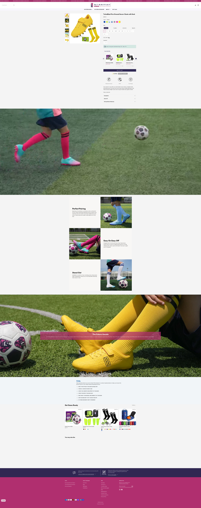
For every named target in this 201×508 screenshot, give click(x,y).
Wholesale (85, 486)
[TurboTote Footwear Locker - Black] (122, 429)
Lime (107, 22)
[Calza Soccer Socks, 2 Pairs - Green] (115, 429)
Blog (84, 484)
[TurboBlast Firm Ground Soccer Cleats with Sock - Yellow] (74, 461)
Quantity (105, 40)
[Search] (14, 5)
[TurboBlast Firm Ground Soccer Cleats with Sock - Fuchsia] (72, 461)
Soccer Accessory (68, 486)
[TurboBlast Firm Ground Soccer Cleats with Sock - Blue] (65, 461)
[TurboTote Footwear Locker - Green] (124, 429)
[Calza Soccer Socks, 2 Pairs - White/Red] (113, 429)
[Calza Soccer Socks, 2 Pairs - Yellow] (108, 429)
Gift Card (114, 9)
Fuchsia (117, 22)
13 (122, 31)
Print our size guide (112, 474)
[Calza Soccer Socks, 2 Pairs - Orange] (114, 429)
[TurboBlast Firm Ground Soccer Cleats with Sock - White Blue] (68, 461)
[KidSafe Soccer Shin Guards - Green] (87, 429)
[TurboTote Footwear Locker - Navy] (126, 429)
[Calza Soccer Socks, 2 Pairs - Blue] (101, 430)
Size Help (103, 482)
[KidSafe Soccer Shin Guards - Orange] (85, 429)
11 (112, 31)
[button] (136, 58)
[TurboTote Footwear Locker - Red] (129, 429)
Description (106, 95)
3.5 (132, 31)
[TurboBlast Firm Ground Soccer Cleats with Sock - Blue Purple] (69, 461)
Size (104, 25)
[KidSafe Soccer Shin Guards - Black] (83, 429)
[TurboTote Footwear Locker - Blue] (119, 429)
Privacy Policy (103, 496)
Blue (104, 22)
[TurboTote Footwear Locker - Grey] (125, 429)
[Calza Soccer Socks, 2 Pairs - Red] (110, 429)
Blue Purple (112, 22)
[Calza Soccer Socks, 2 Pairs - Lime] (104, 429)
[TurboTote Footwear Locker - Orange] (128, 429)
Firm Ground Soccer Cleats (70, 482)
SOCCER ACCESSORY (99, 9)
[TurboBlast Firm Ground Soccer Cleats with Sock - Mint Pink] (71, 461)
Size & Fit (106, 98)
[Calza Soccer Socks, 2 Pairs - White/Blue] (111, 429)
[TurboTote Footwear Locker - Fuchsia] (121, 429)
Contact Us (103, 484)
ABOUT (108, 9)
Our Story (85, 482)
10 (109, 31)
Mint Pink (114, 22)
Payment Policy (104, 493)
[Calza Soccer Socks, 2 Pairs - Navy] (107, 429)
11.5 (116, 31)
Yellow (120, 22)
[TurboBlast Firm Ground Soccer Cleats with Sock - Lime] (67, 461)
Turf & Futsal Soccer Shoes (70, 484)
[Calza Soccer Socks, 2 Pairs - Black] (101, 429)
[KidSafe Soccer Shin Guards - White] (86, 429)
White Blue (109, 22)
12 (119, 31)
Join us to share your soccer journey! (86, 474)
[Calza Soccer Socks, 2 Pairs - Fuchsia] (106, 429)
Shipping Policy (104, 491)
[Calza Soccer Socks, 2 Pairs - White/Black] (103, 429)
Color (106, 19)
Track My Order (104, 486)
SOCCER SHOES (88, 9)
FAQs (102, 489)
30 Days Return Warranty (109, 101)
